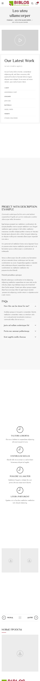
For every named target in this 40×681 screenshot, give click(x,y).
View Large (36, 636)
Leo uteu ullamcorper (23, 20)
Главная (10, 20)
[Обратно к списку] (20, 617)
